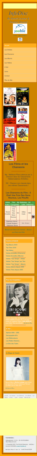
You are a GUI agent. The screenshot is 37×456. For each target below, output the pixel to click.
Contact (7, 76)
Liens (6, 71)
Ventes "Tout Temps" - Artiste (15, 258)
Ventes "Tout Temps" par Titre (15, 261)
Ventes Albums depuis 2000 (15, 267)
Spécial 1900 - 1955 (12, 332)
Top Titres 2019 (11, 247)
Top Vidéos (9, 250)
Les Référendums (12, 338)
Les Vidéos (8, 63)
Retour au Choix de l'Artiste (15, 229)
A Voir (6, 67)
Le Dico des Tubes (12, 343)
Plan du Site (8, 80)
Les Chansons (9, 54)
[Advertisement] (20, 6)
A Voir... (11, 397)
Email (20, 39)
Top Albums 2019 (11, 245)
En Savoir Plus (28, 323)
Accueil (7, 45)
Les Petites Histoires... (13, 341)
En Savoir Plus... (10, 388)
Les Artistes (8, 50)
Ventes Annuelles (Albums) (14, 256)
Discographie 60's (12, 335)
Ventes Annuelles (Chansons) (15, 253)
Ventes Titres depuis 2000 (14, 270)
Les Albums (8, 58)
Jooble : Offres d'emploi (20, 35)
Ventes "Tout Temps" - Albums (15, 264)
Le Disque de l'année (13, 353)
